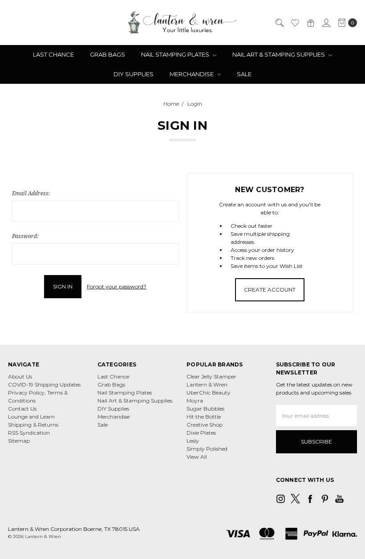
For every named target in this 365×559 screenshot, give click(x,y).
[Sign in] (326, 22)
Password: (25, 236)
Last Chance (53, 54)
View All (197, 456)
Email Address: (31, 193)
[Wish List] (295, 22)
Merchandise (192, 74)
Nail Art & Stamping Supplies (279, 54)
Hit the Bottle (204, 416)
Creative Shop (205, 424)
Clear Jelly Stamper (211, 376)
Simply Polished (207, 448)
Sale (244, 74)
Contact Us (22, 408)
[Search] (279, 22)
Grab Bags (107, 54)
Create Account (270, 289)
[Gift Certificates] (310, 22)
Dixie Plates (201, 432)
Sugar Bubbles (205, 408)
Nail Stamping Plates (176, 54)
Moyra (195, 400)
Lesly (193, 440)
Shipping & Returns (33, 424)
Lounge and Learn (31, 416)
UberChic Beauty (209, 392)
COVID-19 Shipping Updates (44, 384)
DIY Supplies (134, 74)
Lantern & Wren (207, 384)
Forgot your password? (116, 286)
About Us (20, 376)
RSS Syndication (29, 432)
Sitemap (19, 440)
